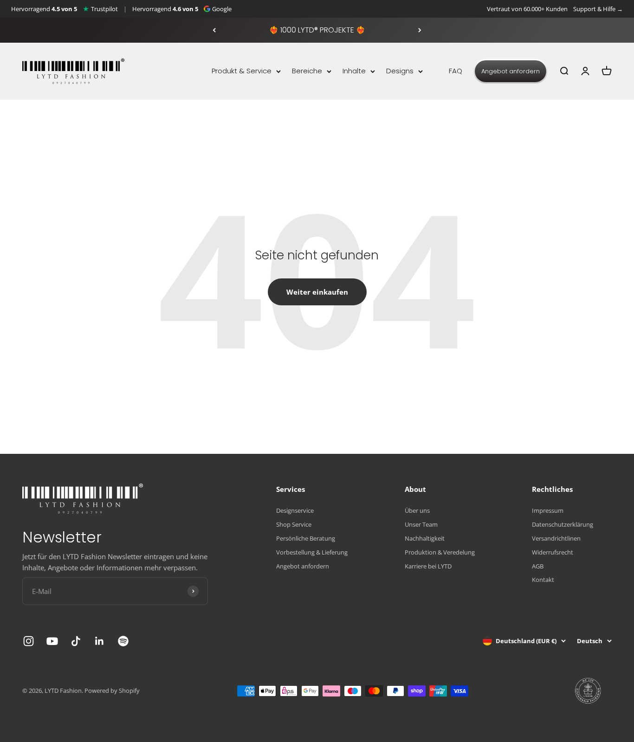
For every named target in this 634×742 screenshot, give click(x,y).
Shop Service (293, 524)
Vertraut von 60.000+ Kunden (527, 9)
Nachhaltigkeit (425, 538)
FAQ (455, 71)
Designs (400, 71)
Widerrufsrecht (552, 552)
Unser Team (421, 524)
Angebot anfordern (510, 71)
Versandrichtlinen (556, 538)
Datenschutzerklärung (562, 524)
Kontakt (543, 579)
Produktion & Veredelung (440, 552)
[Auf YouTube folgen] (52, 641)
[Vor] (419, 30)
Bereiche (307, 71)
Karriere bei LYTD (428, 566)
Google (222, 9)
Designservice (295, 510)
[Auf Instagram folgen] (28, 641)
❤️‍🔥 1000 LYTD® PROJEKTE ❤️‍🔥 (317, 30)
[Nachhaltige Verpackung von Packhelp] (588, 691)
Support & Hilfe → (598, 9)
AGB (537, 566)
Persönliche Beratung (305, 538)
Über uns (417, 510)
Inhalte (354, 71)
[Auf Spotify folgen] (123, 641)
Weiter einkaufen (317, 292)
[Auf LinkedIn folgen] (99, 641)
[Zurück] (214, 30)
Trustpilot (104, 9)
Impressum (547, 510)
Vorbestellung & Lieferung (312, 552)
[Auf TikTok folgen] (76, 641)
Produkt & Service (242, 71)
